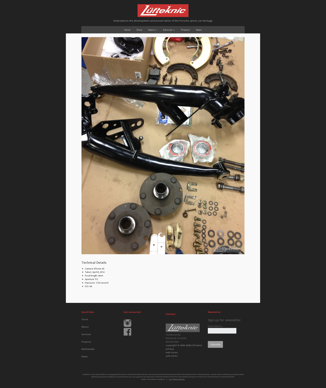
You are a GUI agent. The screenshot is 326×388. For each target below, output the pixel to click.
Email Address (215, 326)
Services (168, 29)
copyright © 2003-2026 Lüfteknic (184, 345)
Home (127, 29)
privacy (170, 348)
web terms (172, 352)
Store (139, 29)
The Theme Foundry (177, 379)
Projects (185, 29)
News (199, 29)
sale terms (172, 355)
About (151, 29)
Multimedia (88, 349)
